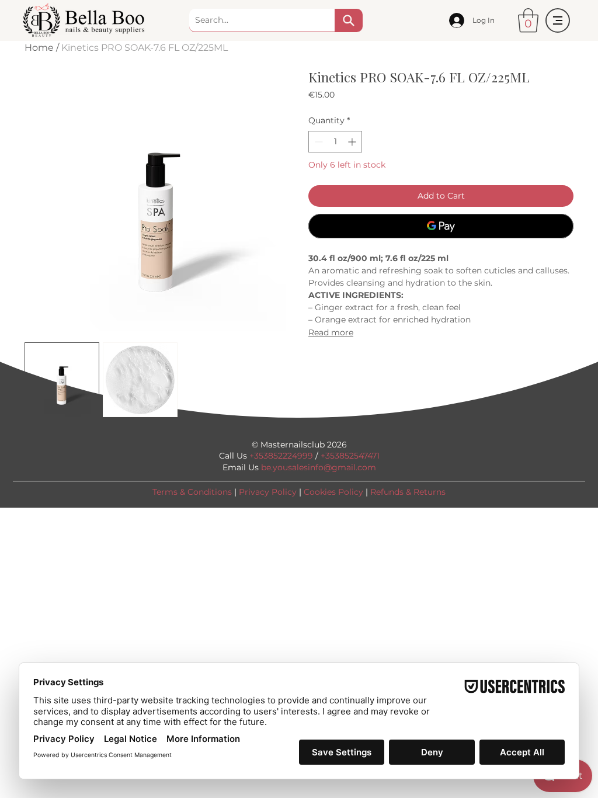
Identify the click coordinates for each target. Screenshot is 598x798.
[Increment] (353, 141)
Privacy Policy (268, 492)
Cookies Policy (333, 492)
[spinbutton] (335, 141)
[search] (349, 20)
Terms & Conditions (192, 492)
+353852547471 (350, 455)
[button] (528, 20)
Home (39, 47)
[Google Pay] (440, 226)
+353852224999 (281, 455)
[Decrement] (317, 141)
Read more (330, 332)
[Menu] (557, 20)
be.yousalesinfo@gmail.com (318, 467)
